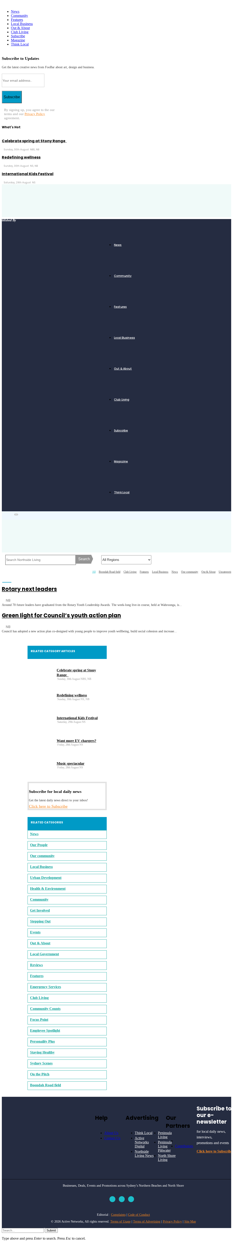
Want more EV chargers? (76, 741)
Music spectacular (70, 763)
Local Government (44, 954)
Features (17, 20)
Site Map (190, 1221)
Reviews (36, 965)
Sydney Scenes (41, 1063)
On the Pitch (39, 1074)
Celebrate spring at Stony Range (34, 141)
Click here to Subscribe (48, 806)
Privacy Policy (35, 114)
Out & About (20, 28)
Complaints (118, 1214)
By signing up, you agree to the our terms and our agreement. (29, 114)
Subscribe (18, 36)
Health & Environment (48, 888)
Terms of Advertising (146, 1221)
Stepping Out (40, 921)
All (94, 571)
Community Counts (45, 1009)
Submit (51, 1230)
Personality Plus (42, 1041)
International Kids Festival (27, 174)
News (15, 11)
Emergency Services (45, 987)
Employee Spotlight (45, 1030)
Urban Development (45, 878)
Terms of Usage (120, 1221)
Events (35, 932)
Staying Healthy (42, 1052)
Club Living (19, 32)
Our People (39, 845)
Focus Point (39, 1020)
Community (19, 16)
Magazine (18, 40)
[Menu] (16, 514)
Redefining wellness (21, 157)
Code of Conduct (139, 1214)
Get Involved (40, 910)
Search (84, 559)
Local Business (22, 24)
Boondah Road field (109, 571)
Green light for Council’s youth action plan (61, 615)
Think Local (20, 44)
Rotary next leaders (29, 589)
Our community (189, 571)
